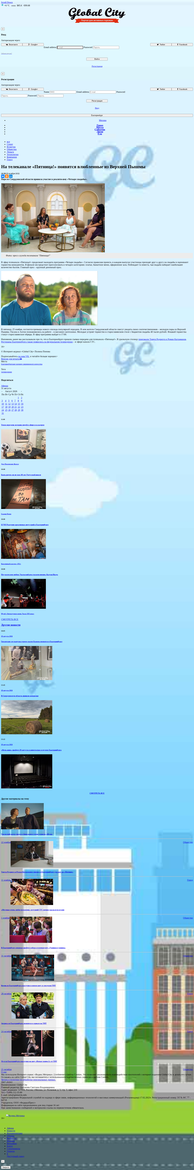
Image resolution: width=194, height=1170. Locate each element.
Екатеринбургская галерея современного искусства (21, 364)
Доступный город (15, 1155)
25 (6, 410)
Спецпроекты (13, 1148)
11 (6, 404)
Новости (11, 1130)
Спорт (10, 144)
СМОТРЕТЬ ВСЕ (9, 619)
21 (15, 407)
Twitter (162, 45)
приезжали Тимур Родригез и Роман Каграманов (162, 339)
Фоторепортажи (14, 1133)
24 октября (6, 1031)
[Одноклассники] (7, 176)
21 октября (6, 1069)
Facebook (183, 45)
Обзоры (10, 1136)
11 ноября (6, 880)
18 (6, 407)
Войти (97, 59)
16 (22, 404)
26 (9, 410)
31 (3, 413)
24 (3, 410)
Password (88, 47)
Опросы (11, 1151)
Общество (12, 149)
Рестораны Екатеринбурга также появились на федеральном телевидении (37, 342)
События (100, 129)
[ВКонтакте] (3, 176)
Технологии (12, 154)
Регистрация (97, 66)
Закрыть (5, 1167)
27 (13, 410)
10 (3, 404)
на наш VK (23, 356)
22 (19, 407)
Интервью (12, 1143)
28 (15, 410)
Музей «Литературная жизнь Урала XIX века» (17, 614)
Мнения (11, 1141)
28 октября (6, 993)
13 (13, 404)
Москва (102, 120)
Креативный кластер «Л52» (11, 564)
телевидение (6, 372)
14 (15, 404)
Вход (97, 108)
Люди (100, 131)
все (8, 141)
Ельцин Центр (6, 514)
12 (9, 404)
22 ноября (6, 842)
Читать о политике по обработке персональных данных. (28, 1079)
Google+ (34, 45)
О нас (4, 1072)
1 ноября (5, 918)
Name (46, 92)
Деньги (10, 152)
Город (100, 125)
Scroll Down (7, 2)
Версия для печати (10, 359)
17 (3, 407)
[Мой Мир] (10, 176)
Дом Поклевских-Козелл (10, 464)
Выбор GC (12, 1138)
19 (9, 407)
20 (13, 407)
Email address (50, 47)
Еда (100, 133)
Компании (12, 157)
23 (22, 407)
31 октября (6, 956)
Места (100, 127)
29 (19, 410)
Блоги (10, 1146)
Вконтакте (13, 45)
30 (22, 410)
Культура (11, 147)
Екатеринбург (97, 115)
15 (19, 404)
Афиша (4, 386)
